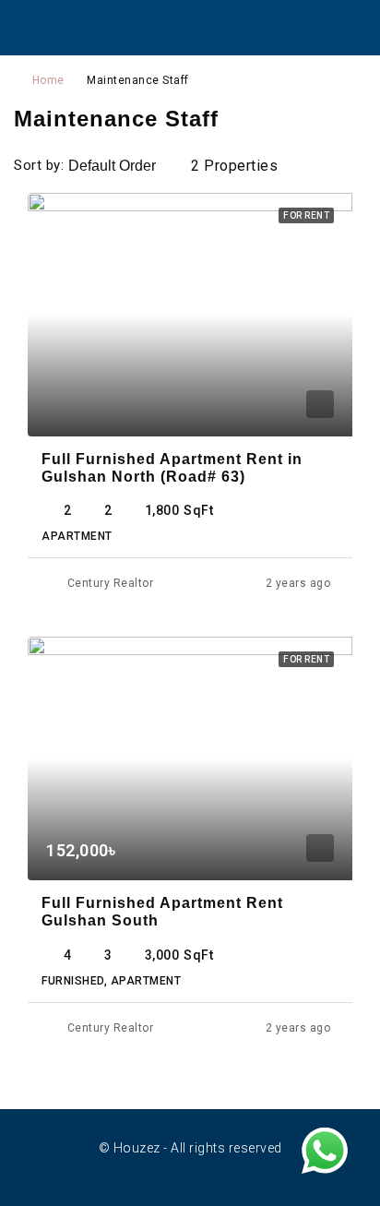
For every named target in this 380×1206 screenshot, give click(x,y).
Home (48, 80)
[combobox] (127, 166)
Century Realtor (110, 583)
